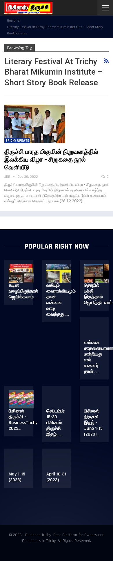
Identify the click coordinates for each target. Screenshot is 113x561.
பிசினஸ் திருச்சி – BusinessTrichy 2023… (23, 420)
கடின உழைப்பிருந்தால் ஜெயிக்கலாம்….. (23, 291)
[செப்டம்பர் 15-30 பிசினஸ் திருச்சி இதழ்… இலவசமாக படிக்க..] (58, 399)
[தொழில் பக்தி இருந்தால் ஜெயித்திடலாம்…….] (96, 273)
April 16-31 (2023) (56, 477)
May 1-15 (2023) (17, 477)
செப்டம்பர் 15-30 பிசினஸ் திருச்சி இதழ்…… (55, 422)
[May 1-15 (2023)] (21, 462)
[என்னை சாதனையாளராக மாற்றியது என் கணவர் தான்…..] (96, 330)
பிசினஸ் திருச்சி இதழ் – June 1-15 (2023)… (93, 422)
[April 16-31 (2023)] (58, 462)
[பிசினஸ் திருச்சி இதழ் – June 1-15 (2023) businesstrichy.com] (96, 399)
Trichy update (17, 140)
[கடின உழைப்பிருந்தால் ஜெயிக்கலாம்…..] (21, 273)
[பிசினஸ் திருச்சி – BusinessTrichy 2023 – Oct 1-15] (21, 399)
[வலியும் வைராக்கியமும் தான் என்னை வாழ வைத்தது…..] (58, 273)
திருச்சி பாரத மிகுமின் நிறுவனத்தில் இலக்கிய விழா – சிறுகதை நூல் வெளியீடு (51, 160)
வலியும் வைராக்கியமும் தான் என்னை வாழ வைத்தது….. (61, 299)
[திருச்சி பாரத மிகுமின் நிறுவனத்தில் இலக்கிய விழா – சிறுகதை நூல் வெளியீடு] (34, 124)
